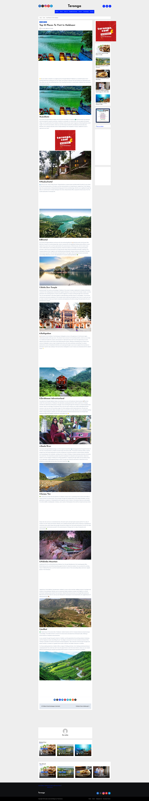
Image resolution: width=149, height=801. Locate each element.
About (93, 798)
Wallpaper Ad (99, 798)
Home (57, 11)
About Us (44, 785)
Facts (61, 11)
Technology (86, 11)
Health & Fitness (73, 11)
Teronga (74, 6)
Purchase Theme (106, 798)
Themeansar (60, 798)
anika (44, 28)
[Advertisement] (65, 69)
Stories (91, 11)
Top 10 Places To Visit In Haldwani (57, 25)
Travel (80, 11)
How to (66, 11)
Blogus (54, 798)
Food (46, 748)
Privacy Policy (58, 785)
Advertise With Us (50, 785)
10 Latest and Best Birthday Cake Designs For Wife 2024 (101, 775)
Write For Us (49, 787)
